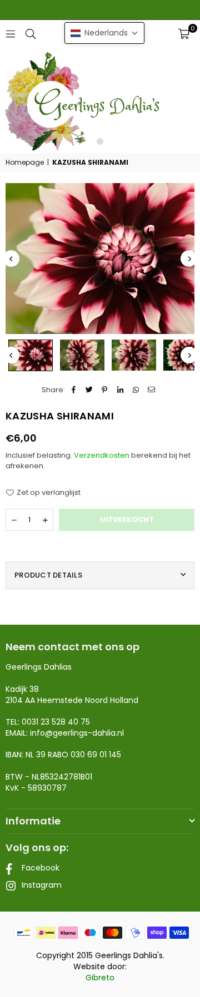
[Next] (189, 258)
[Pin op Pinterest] (105, 390)
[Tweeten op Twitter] (89, 390)
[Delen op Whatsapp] (136, 390)
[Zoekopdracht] (31, 33)
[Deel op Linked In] (120, 390)
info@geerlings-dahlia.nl (77, 732)
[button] (183, 34)
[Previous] (11, 258)
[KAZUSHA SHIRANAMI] (30, 355)
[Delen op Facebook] (73, 390)
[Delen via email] (151, 390)
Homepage (25, 162)
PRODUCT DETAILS (48, 575)
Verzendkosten (101, 455)
